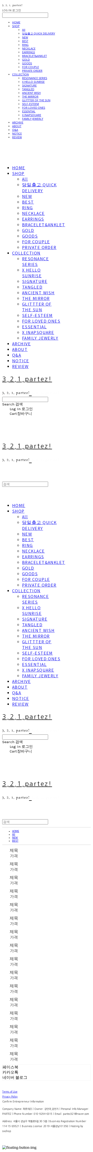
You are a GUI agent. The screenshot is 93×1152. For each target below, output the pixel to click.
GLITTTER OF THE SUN (36, 100)
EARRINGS (28, 52)
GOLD (26, 59)
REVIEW (17, 137)
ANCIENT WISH (31, 93)
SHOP (16, 26)
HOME (16, 22)
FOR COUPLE (30, 67)
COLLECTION (20, 74)
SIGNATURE (29, 85)
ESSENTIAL (28, 111)
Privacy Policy (10, 1096)
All (23, 30)
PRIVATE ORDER (32, 70)
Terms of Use (9, 1091)
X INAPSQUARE (31, 115)
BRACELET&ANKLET (34, 56)
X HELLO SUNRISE (33, 82)
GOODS (27, 63)
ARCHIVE (17, 122)
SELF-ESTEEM (30, 104)
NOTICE (17, 133)
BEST (25, 41)
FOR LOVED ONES (33, 107)
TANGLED (28, 89)
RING (25, 45)
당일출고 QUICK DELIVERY (38, 33)
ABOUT (16, 126)
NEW (25, 37)
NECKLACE (28, 48)
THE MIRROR (30, 96)
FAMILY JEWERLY (32, 119)
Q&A (15, 130)
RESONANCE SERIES (34, 78)
